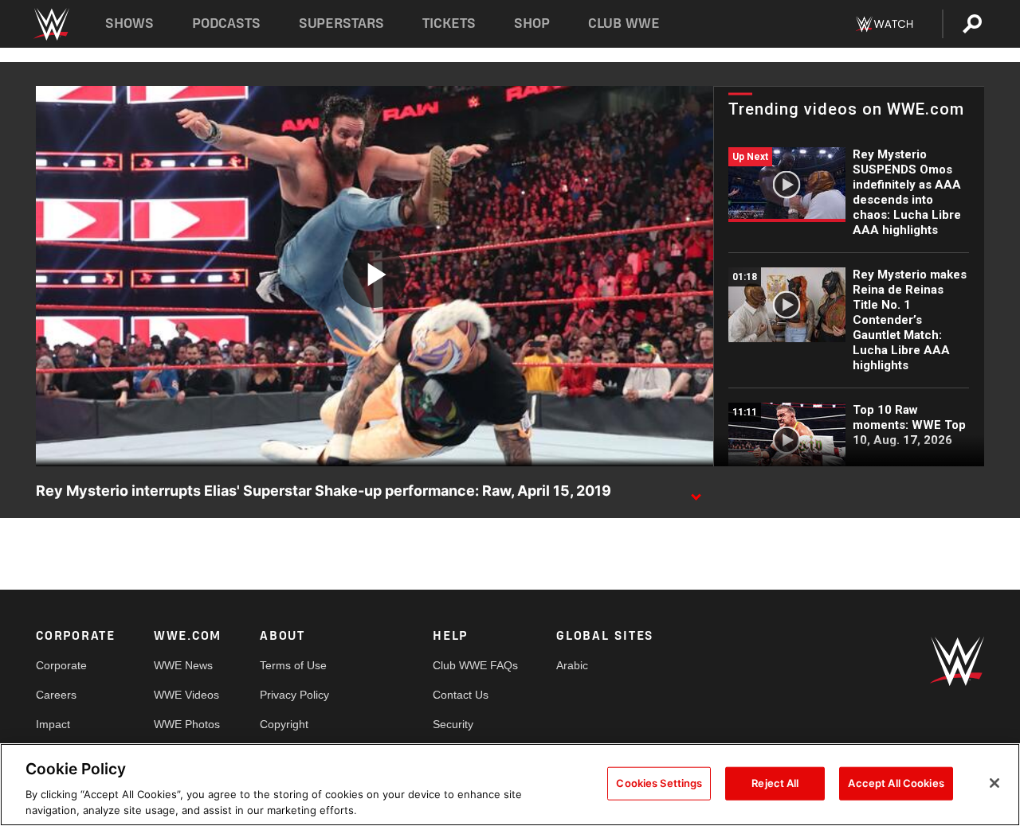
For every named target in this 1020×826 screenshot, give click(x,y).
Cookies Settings (659, 783)
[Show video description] (695, 491)
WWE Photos (187, 724)
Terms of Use (293, 665)
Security (453, 724)
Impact (53, 724)
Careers (56, 694)
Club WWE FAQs (475, 665)
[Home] (50, 24)
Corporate (61, 665)
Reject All (774, 783)
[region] (510, 784)
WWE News (183, 665)
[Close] (994, 783)
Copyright (284, 724)
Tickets (449, 23)
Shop (532, 23)
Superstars (342, 23)
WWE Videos (186, 694)
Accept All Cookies (896, 783)
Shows (129, 23)
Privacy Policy (294, 694)
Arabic (572, 665)
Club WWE (624, 23)
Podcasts (226, 23)
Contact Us (460, 694)
